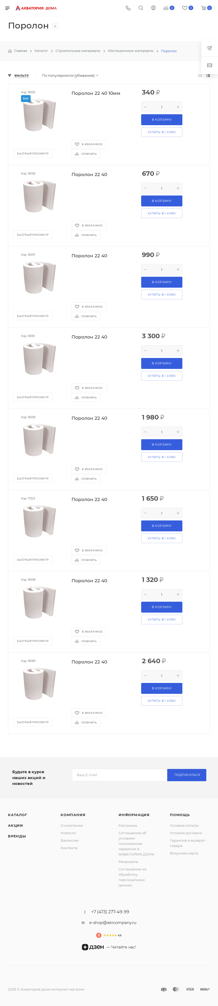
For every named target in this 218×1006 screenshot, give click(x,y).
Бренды (17, 836)
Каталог (17, 815)
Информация (134, 815)
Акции (15, 825)
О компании (72, 825)
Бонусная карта (184, 853)
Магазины (128, 825)
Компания (73, 815)
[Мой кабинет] (153, 8)
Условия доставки (186, 833)
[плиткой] (200, 75)
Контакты (69, 848)
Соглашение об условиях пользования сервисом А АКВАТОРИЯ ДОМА (136, 843)
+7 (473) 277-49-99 (110, 912)
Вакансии (70, 840)
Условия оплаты (184, 825)
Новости (68, 833)
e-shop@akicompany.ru (112, 922)
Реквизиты (128, 862)
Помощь (180, 815)
